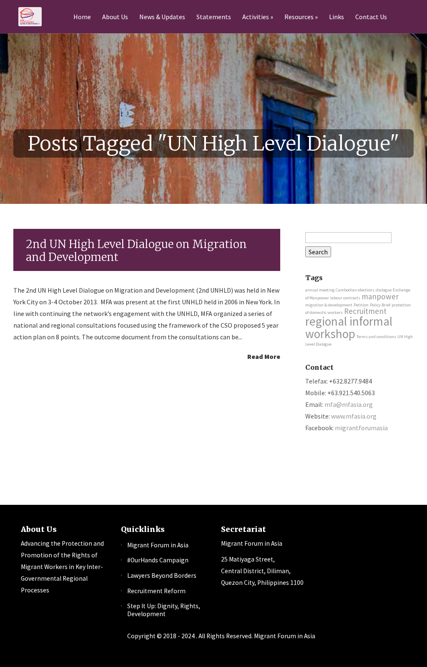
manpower (380, 296)
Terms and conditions (376, 336)
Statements (213, 17)
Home (82, 17)
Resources (299, 17)
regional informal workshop (348, 327)
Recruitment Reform (156, 591)
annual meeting (319, 290)
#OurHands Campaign (157, 560)
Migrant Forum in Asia (157, 545)
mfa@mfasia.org (348, 404)
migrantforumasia (361, 428)
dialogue (384, 290)
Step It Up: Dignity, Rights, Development (163, 610)
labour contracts (345, 298)
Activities (255, 17)
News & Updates (162, 17)
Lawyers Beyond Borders (161, 575)
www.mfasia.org (354, 416)
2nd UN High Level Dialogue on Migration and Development (136, 250)
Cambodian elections (355, 290)
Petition (361, 305)
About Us (115, 17)
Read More (263, 356)
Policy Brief (380, 305)
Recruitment (365, 311)
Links (336, 17)
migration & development (328, 305)
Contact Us (371, 17)
